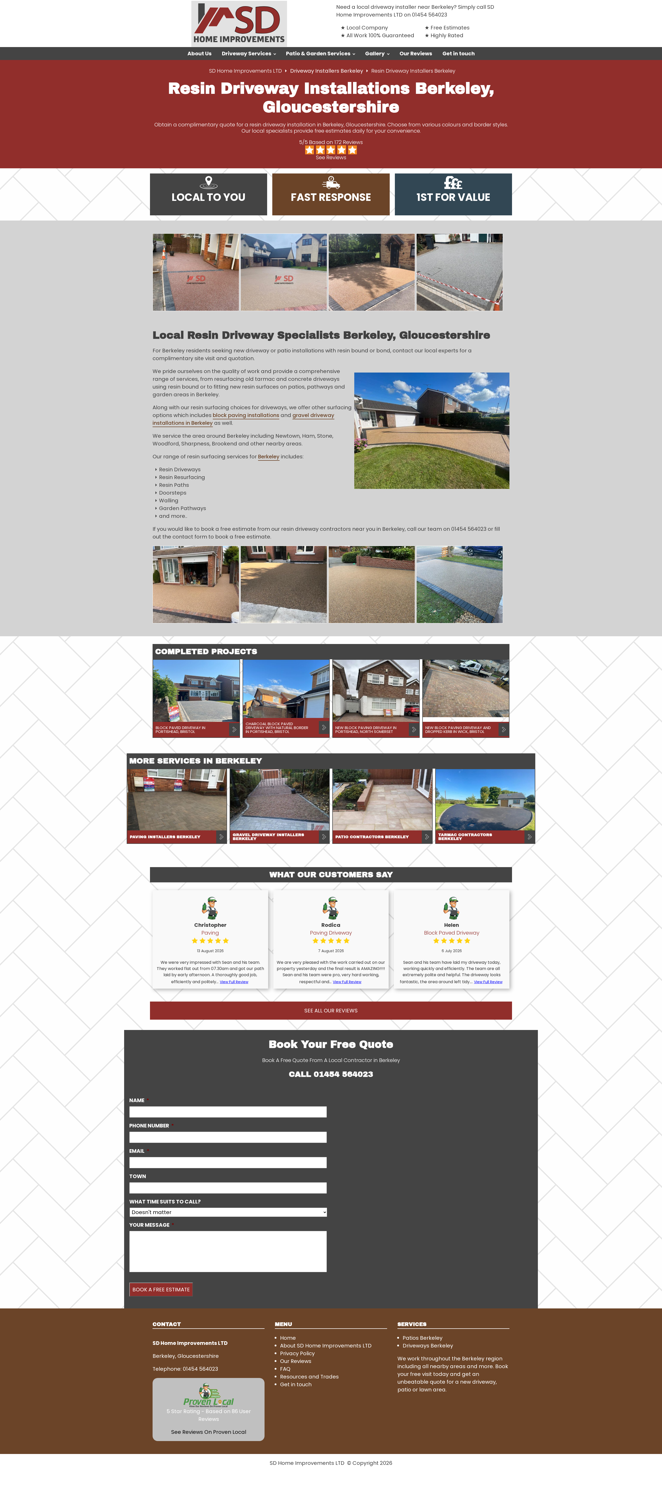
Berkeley (269, 456)
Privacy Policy (297, 1353)
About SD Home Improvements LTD (326, 1345)
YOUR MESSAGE (151, 1225)
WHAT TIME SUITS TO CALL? (165, 1201)
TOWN (137, 1176)
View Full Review (234, 981)
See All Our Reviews (331, 1010)
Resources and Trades (309, 1376)
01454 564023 (429, 14)
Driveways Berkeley (428, 1345)
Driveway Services (246, 53)
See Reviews (331, 157)
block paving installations (246, 415)
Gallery (375, 53)
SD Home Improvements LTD (245, 70)
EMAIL (139, 1151)
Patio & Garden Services (318, 53)
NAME (139, 1100)
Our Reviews (416, 53)
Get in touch (458, 53)
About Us (199, 53)
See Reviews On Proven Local (208, 1432)
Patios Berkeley (422, 1338)
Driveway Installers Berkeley (327, 70)
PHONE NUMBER (151, 1125)
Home (288, 1338)
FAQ (285, 1369)
